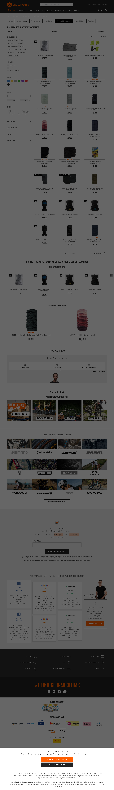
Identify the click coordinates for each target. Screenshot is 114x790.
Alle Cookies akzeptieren (55, 759)
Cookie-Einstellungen (77, 754)
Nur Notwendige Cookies (57, 765)
